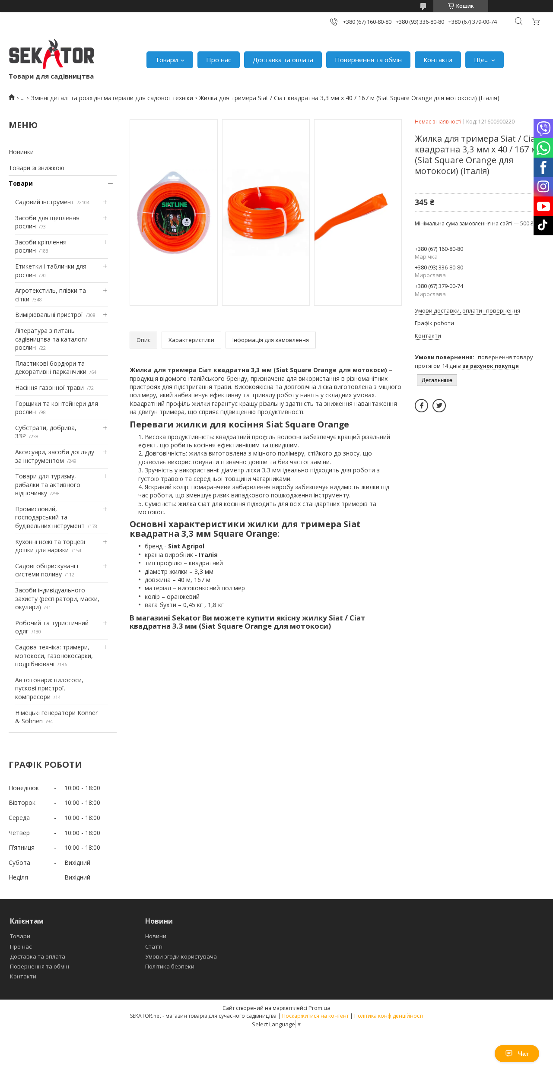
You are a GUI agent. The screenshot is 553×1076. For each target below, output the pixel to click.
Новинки (21, 152)
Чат (523, 1053)
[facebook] (421, 405)
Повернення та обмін (368, 59)
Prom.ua (319, 1008)
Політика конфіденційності (388, 1015)
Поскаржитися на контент (315, 1015)
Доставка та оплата (283, 59)
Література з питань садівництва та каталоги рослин (51, 338)
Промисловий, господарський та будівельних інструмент (50, 517)
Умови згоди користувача (181, 956)
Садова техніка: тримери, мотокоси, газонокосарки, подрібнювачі (54, 655)
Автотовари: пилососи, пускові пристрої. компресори (49, 688)
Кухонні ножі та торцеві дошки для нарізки (50, 546)
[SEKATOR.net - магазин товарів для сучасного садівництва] (52, 55)
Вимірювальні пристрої (49, 314)
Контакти (437, 59)
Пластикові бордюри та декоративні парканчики (50, 367)
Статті (153, 946)
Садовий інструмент (44, 202)
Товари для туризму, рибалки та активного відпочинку (47, 484)
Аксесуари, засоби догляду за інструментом (54, 456)
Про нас (218, 59)
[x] (439, 405)
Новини (155, 936)
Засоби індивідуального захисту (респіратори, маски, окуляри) (57, 598)
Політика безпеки (169, 966)
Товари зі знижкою (36, 168)
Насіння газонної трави (49, 387)
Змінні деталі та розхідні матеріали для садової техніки (112, 98)
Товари (166, 59)
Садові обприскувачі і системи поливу (46, 570)
